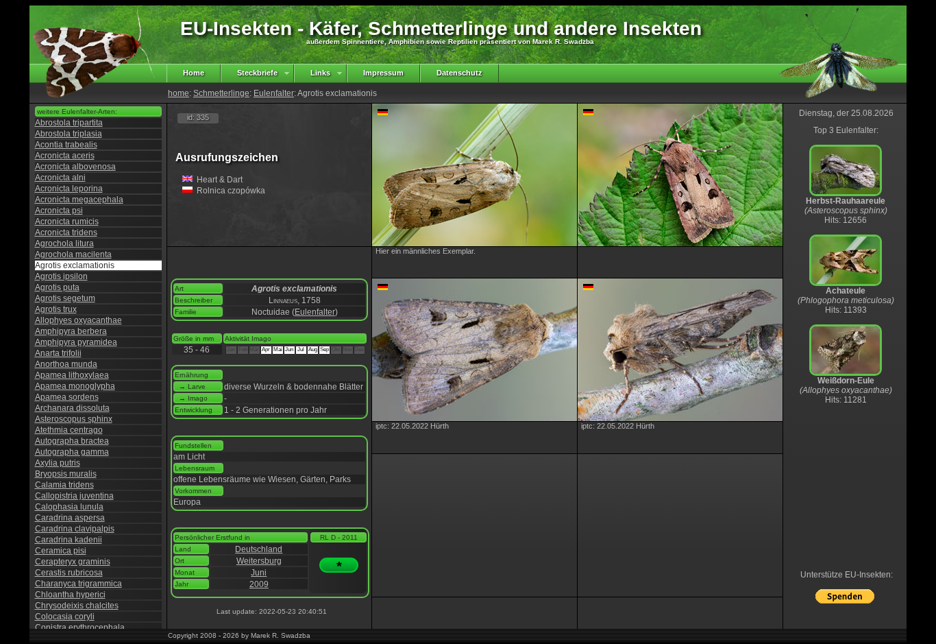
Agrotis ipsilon (61, 276)
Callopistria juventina (74, 496)
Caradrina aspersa (70, 518)
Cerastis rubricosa (69, 572)
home (178, 93)
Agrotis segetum (65, 298)
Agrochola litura (64, 243)
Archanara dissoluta (72, 408)
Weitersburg (259, 561)
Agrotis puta (57, 287)
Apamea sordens (67, 397)
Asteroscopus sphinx (73, 419)
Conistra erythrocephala (80, 627)
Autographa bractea (72, 441)
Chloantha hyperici (70, 594)
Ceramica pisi (60, 551)
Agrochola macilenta (73, 254)
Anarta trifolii (58, 353)
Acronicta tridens (66, 232)
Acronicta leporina (69, 188)
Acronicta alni (60, 177)
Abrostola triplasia (68, 134)
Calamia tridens (64, 485)
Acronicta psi (59, 210)
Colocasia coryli (65, 616)
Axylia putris (57, 463)
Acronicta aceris (65, 155)
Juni (259, 572)
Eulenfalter (274, 93)
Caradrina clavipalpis (74, 529)
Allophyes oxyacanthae (78, 320)
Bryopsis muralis (66, 474)
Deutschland (258, 549)
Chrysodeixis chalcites (77, 605)
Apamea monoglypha (75, 386)
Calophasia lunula (69, 507)
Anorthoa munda (66, 364)
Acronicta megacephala (79, 199)
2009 (259, 584)
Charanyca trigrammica (78, 583)
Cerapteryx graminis (72, 562)
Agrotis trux (56, 309)
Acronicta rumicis (67, 221)
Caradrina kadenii (68, 540)
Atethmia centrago (69, 430)
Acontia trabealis (66, 145)
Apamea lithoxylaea (72, 375)
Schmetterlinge (221, 93)
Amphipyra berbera (71, 331)
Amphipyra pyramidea (76, 342)
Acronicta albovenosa (75, 166)
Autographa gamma (72, 452)
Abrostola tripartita (69, 123)
